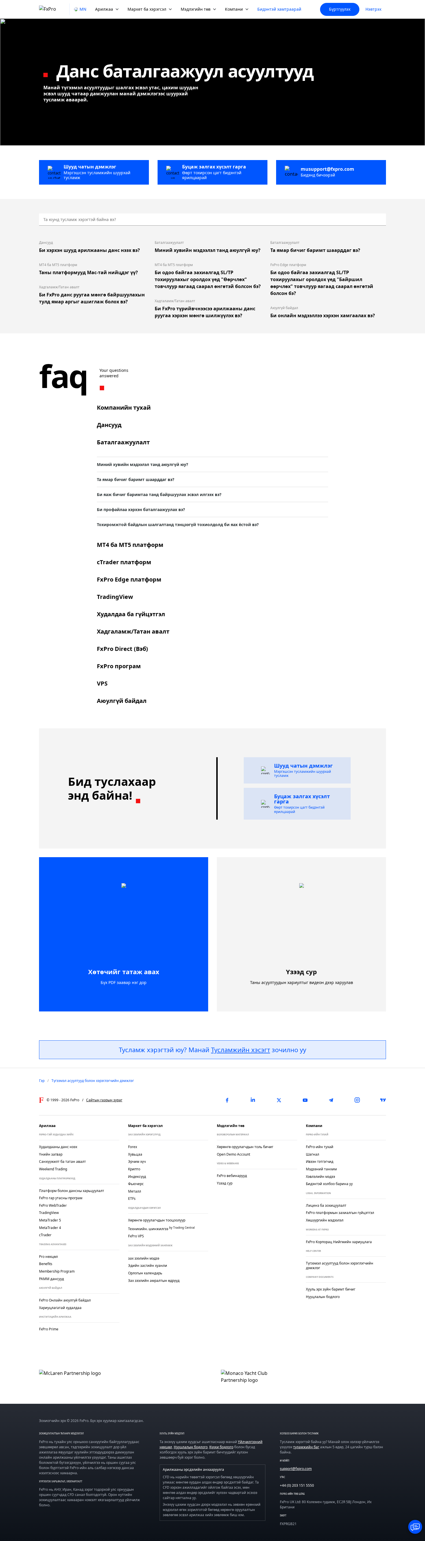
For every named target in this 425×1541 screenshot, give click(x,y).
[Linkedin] (253, 1100)
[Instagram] (357, 1100)
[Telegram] (331, 1100)
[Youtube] (305, 1100)
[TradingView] (383, 1100)
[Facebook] (227, 1100)
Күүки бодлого (221, 1447)
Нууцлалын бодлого (191, 1447)
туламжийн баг (306, 1447)
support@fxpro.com (296, 1468)
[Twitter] (279, 1100)
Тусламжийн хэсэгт (240, 1049)
